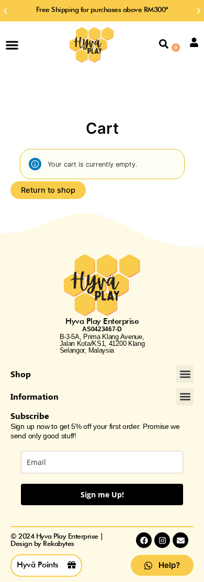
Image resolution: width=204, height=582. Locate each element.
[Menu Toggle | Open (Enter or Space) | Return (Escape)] (12, 45)
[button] (5, 11)
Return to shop (48, 190)
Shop (20, 373)
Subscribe (29, 415)
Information (34, 396)
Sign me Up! (102, 494)
